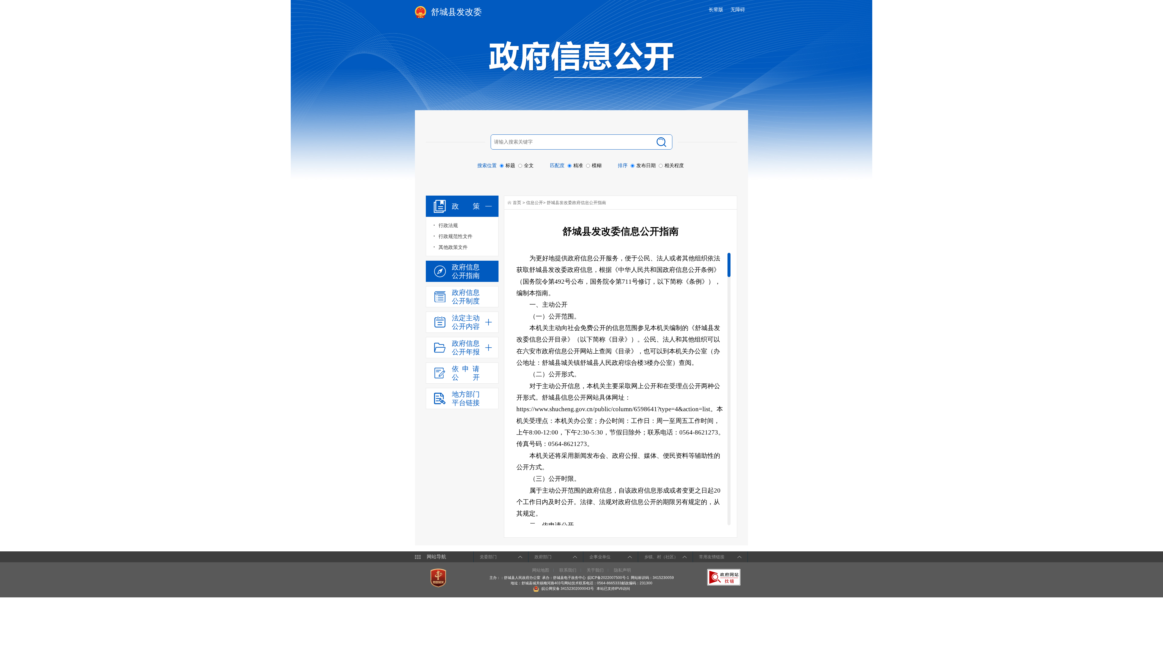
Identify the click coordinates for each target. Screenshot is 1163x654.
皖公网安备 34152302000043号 (567, 588)
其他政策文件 (453, 247)
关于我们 (595, 570)
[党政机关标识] (439, 578)
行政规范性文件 (455, 236)
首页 (517, 202)
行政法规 (448, 225)
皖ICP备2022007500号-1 (608, 578)
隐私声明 (622, 570)
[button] (716, 9)
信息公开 (534, 202)
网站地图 (540, 570)
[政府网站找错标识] (724, 577)
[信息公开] (595, 59)
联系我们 (567, 570)
